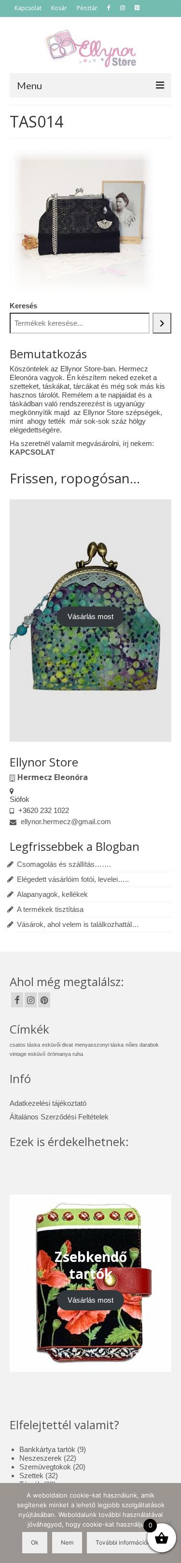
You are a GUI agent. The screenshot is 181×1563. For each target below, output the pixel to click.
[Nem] (169, 1523)
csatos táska (25, 1045)
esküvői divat (57, 1045)
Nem (67, 1542)
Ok (35, 1542)
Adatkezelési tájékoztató (48, 1103)
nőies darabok (142, 1045)
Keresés (23, 306)
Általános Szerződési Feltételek (59, 1117)
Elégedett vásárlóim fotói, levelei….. (73, 879)
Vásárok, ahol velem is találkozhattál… (78, 924)
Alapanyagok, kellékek (52, 894)
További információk (123, 1542)
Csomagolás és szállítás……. (64, 864)
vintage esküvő (27, 1054)
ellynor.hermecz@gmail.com (65, 821)
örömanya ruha (65, 1054)
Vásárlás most (90, 616)
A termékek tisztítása (50, 909)
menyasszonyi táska (99, 1045)
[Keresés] (162, 323)
